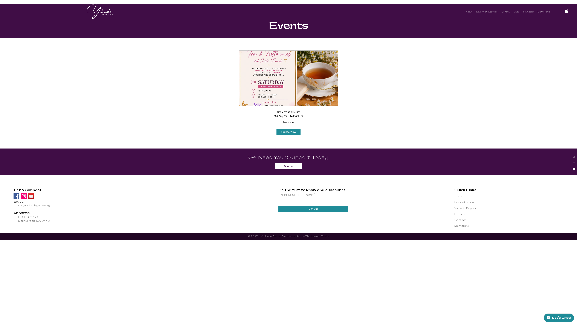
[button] (566, 11)
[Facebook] (574, 163)
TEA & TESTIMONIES (289, 112)
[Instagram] (574, 157)
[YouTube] (574, 168)
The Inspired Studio (317, 236)
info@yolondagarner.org (34, 205)
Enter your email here (295, 195)
